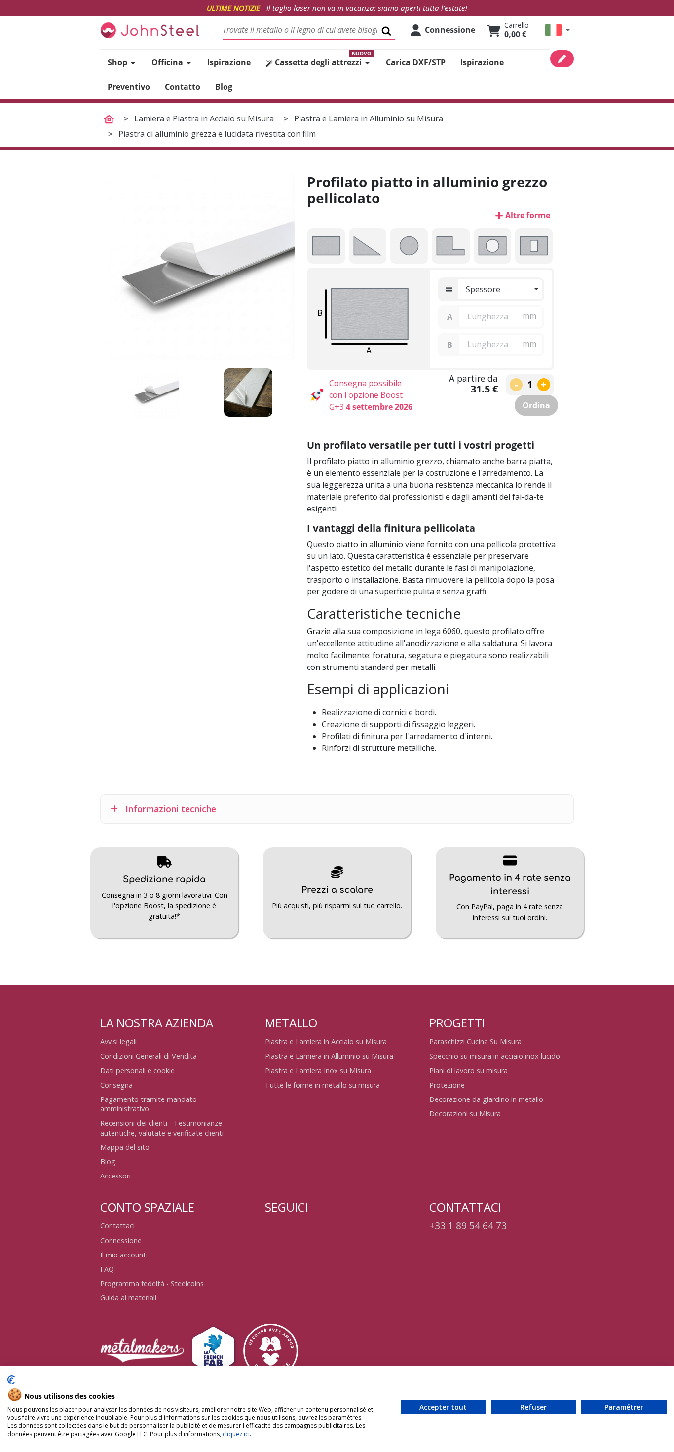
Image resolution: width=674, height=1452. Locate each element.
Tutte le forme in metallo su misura (322, 1085)
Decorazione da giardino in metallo (486, 1099)
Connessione (121, 1240)
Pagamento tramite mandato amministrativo (148, 1104)
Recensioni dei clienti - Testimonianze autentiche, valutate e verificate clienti (162, 1127)
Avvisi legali (118, 1041)
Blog (107, 1161)
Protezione (447, 1085)
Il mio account (123, 1254)
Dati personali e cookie (137, 1070)
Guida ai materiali (128, 1297)
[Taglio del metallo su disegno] (149, 30)
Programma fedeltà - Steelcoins (152, 1283)
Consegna (116, 1085)
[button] (557, 30)
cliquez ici (236, 1434)
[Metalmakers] (142, 1351)
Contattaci (117, 1225)
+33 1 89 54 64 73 (468, 1225)
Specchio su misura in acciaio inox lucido (494, 1055)
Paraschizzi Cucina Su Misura (475, 1041)
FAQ (107, 1269)
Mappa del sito (125, 1147)
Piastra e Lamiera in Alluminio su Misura (329, 1055)
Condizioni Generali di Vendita (148, 1055)
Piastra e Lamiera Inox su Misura (318, 1070)
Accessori (115, 1175)
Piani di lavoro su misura (468, 1070)
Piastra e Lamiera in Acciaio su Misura (326, 1041)
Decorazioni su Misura (465, 1113)
